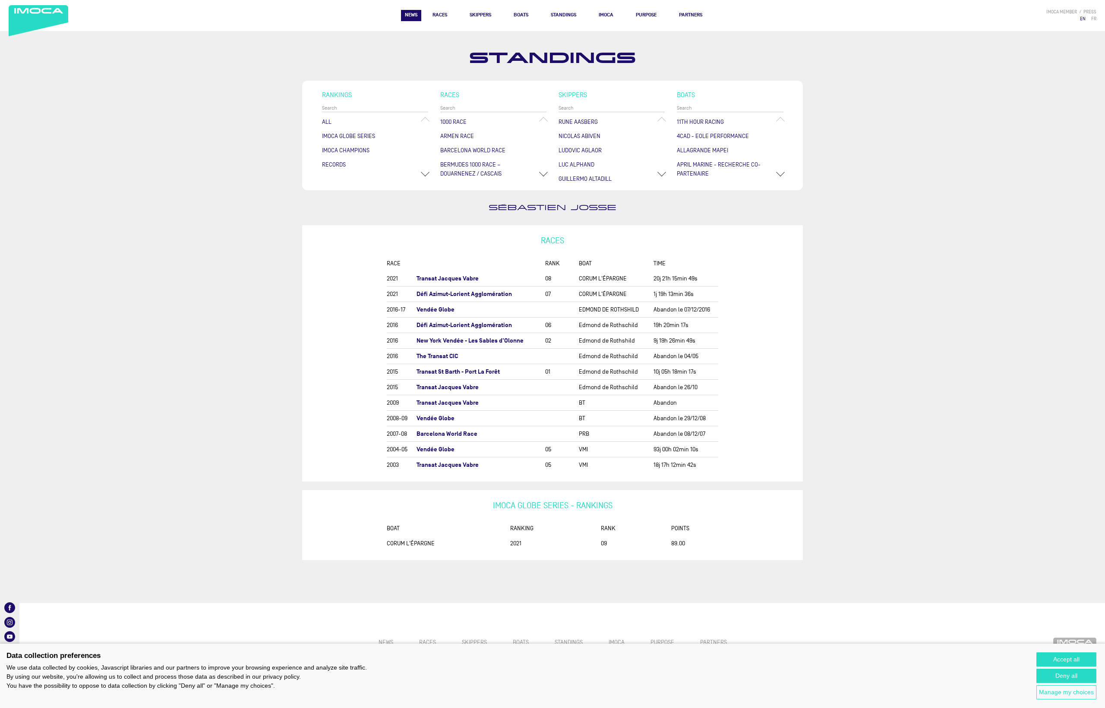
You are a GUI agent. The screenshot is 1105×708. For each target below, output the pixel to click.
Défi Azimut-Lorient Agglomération (464, 294)
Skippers (480, 15)
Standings (563, 15)
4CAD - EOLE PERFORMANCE (713, 136)
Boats (521, 15)
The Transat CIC (437, 356)
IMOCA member (1061, 12)
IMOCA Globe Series (348, 136)
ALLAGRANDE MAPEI (702, 150)
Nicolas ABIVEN (579, 136)
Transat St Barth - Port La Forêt (458, 371)
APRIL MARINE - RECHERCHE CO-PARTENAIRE (719, 169)
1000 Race (453, 122)
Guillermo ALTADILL (585, 179)
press (1089, 12)
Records (334, 164)
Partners (690, 15)
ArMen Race (457, 136)
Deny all (1066, 675)
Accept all (1066, 659)
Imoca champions (345, 150)
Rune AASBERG (578, 122)
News (411, 15)
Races (440, 15)
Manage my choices (1066, 692)
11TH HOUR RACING (700, 122)
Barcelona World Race (472, 150)
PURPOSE (646, 15)
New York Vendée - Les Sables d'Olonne (470, 340)
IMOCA (606, 15)
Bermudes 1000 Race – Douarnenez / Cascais (471, 169)
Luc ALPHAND (576, 164)
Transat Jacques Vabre (448, 278)
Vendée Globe (436, 309)
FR (1093, 19)
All (327, 122)
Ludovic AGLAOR (580, 150)
